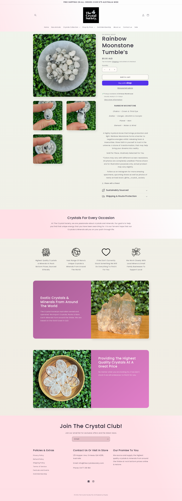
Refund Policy (38, 459)
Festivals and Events (41, 470)
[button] (35, 15)
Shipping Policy (39, 463)
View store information (113, 100)
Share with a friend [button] (111, 183)
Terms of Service (40, 466)
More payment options (125, 88)
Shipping (115, 61)
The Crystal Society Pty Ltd (87, 495)
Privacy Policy (38, 455)
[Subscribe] (107, 439)
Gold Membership (40, 474)
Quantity (105, 65)
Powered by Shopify (102, 495)
